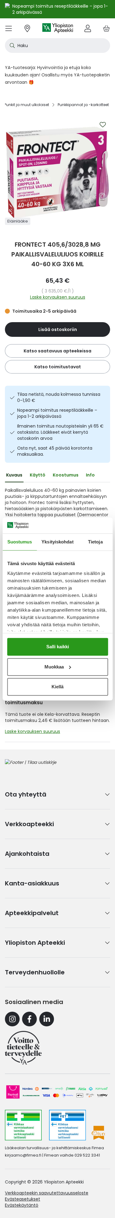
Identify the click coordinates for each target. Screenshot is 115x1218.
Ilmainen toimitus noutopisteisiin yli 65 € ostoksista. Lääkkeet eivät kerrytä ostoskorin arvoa (60, 432)
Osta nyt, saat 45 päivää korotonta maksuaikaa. (54, 451)
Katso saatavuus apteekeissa (57, 351)
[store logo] (57, 28)
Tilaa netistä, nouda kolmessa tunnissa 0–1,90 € (58, 397)
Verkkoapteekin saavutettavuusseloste (46, 1193)
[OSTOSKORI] (106, 28)
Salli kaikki (57, 646)
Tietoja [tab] (95, 541)
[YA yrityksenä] (23, 1048)
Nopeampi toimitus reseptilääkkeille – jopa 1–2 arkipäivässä (57, 413)
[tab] (14, 475)
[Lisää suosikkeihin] (102, 125)
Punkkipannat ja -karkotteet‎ (83, 104)
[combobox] (57, 45)
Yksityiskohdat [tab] (57, 541)
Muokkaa (54, 666)
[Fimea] (23, 1125)
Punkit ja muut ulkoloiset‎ (26, 104)
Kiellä (57, 686)
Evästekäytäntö (21, 1205)
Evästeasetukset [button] (22, 1199)
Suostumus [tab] (19, 541)
